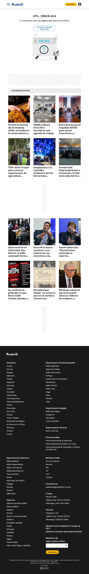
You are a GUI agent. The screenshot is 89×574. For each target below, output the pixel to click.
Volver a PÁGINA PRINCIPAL (44, 28)
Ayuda (57, 563)
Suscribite (71, 4)
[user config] (80, 4)
